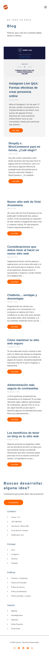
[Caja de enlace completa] (24, 162)
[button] (29, 7)
